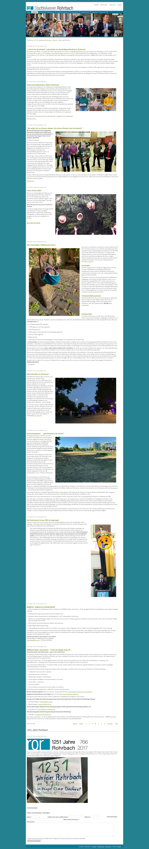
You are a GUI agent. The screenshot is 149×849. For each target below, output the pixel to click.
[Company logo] (56, 10)
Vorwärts (110, 723)
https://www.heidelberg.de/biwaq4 (68, 694)
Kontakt (96, 5)
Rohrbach (41, 12)
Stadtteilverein (50, 12)
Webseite (88, 817)
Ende (116, 723)
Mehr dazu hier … (32, 118)
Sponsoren (103, 12)
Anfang (75, 723)
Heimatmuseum (85, 12)
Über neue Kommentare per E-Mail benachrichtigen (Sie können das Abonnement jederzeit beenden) (56, 838)
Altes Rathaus (75, 12)
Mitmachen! (95, 12)
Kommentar (31, 822)
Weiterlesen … (31, 181)
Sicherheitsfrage (112, 817)
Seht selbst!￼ (38, 415)
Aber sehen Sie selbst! (33, 223)
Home (28, 12)
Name (29, 817)
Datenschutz (103, 5)
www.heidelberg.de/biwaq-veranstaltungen (80, 692)
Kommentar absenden (34, 841)
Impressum (112, 5)
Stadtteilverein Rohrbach (45, 40)
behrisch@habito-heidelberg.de (46, 709)
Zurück (81, 723)
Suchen (119, 5)
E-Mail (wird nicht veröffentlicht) (58, 817)
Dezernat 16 (114, 488)
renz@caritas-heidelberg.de (43, 714)
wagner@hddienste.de (46, 702)
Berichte (35, 12)
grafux (119, 846)
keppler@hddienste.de (33, 640)
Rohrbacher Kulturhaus (63, 12)
